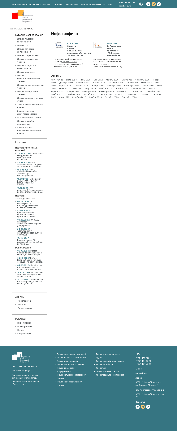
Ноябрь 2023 (105, 88)
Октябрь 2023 (121, 88)
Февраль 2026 (142, 80)
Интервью (108, 4)
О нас (25, 4)
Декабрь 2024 (81, 85)
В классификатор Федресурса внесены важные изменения (27, 204)
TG (148, 4)
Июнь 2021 (133, 94)
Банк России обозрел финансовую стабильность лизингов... (29, 267)
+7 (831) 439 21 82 (127, 2)
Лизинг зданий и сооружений (110, 361)
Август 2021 (106, 94)
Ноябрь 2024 (98, 85)
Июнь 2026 (85, 80)
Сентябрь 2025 (116, 82)
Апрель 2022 (123, 91)
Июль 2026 (71, 80)
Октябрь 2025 (98, 82)
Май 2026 (98, 80)
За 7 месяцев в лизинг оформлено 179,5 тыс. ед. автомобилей (114, 51)
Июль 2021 (120, 94)
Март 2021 (64, 97)
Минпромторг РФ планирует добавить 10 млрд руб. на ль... (30, 281)
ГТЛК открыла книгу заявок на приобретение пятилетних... (30, 156)
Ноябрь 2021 (57, 94)
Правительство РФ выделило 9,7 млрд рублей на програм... (30, 242)
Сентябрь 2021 (90, 94)
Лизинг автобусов (26, 72)
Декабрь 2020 (79, 97)
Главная (16, 4)
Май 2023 (153, 88)
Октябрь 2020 (112, 97)
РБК (159, 4)
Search (141, 4)
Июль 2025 (146, 82)
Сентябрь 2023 (139, 88)
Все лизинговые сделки (29, 117)
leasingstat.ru (33, 381)
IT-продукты (46, 4)
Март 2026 (127, 80)
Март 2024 (90, 88)
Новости (34, 4)
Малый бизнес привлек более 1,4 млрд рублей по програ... (29, 253)
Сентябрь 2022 (106, 91)
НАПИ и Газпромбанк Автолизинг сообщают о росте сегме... (30, 260)
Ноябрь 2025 (82, 82)
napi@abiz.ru (125, 6)
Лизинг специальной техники (70, 364)
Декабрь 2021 (153, 91)
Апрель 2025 (65, 85)
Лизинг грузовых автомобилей (71, 354)
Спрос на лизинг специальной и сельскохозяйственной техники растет (79, 51)
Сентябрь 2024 (131, 85)
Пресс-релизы (78, 4)
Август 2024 (148, 85)
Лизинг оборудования (28, 55)
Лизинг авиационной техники (110, 375)
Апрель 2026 (112, 80)
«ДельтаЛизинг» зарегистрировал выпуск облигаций (29, 233)
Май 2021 (146, 94)
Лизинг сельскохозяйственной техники (28, 78)
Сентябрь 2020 (129, 97)
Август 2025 (132, 82)
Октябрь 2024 (114, 85)
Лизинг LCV (23, 45)
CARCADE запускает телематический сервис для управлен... (29, 223)
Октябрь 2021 (73, 94)
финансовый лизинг (69, 62)
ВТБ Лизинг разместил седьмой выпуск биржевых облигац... (29, 182)
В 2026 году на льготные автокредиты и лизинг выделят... (30, 274)
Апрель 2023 (57, 91)
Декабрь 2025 (66, 82)
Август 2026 (57, 80)
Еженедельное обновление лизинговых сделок (29, 130)
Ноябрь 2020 (95, 97)
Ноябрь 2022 (73, 91)
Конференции (62, 4)
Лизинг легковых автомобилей (71, 357)
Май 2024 (77, 88)
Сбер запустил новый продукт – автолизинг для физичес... (29, 164)
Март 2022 (138, 91)
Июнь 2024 (64, 88)
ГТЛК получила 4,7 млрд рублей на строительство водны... (30, 190)
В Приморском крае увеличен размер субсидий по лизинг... (27, 213)
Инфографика (93, 4)
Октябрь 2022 (89, 91)
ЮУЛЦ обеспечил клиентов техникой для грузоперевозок (27, 173)
